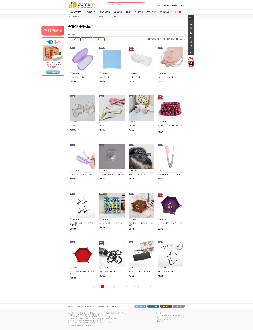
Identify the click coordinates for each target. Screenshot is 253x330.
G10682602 (75, 122)
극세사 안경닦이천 (104, 77)
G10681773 (134, 219)
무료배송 (162, 39)
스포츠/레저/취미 (151, 12)
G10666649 (163, 268)
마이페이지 (174, 5)
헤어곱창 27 (73, 126)
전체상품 (115, 16)
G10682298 (134, 170)
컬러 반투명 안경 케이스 (77, 77)
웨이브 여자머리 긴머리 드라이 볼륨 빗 (169, 174)
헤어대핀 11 (132, 126)
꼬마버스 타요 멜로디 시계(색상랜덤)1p (110, 223)
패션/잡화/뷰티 (91, 12)
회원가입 (160, 5)
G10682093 (105, 219)
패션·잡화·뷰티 (76, 17)
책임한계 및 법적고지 (102, 306)
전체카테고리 (77, 12)
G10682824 (134, 73)
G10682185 (75, 219)
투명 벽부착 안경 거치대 (135, 77)
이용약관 (78, 306)
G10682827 (75, 73)
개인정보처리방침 (89, 306)
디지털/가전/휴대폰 (104, 12)
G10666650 (134, 268)
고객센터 (181, 5)
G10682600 (134, 122)
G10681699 (105, 268)
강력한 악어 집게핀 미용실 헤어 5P (139, 174)
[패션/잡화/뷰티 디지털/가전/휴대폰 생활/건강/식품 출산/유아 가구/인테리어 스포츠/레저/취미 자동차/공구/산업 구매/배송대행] (126, 10)
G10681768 (163, 219)
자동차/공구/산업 (164, 12)
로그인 (154, 5)
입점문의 (114, 306)
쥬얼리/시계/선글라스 (98, 16)
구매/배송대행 (177, 12)
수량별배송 (181, 39)
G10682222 (163, 170)
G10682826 (105, 73)
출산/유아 (128, 12)
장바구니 (167, 5)
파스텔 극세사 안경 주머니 (165, 77)
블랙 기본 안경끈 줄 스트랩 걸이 (167, 272)
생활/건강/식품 (118, 12)
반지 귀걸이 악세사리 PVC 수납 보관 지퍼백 (111, 174)
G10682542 (163, 122)
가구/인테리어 (139, 12)
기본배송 (153, 39)
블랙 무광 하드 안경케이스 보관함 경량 (140, 272)
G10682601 (105, 122)
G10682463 (75, 170)
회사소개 (70, 306)
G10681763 (75, 268)
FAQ (121, 306)
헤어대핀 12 (102, 126)
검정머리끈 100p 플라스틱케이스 (109, 272)
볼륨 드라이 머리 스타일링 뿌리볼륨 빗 (81, 174)
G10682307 (105, 170)
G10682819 (163, 73)
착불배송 (171, 39)
